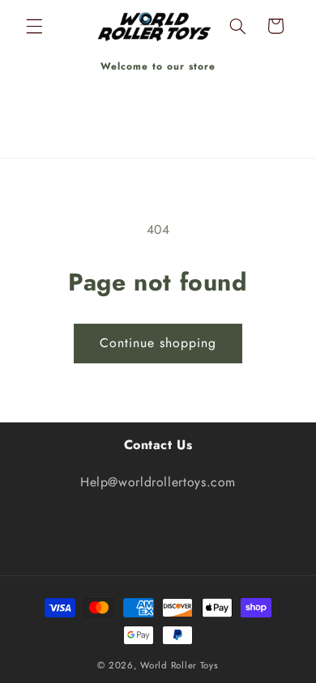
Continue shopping (158, 342)
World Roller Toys (179, 665)
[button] (34, 26)
